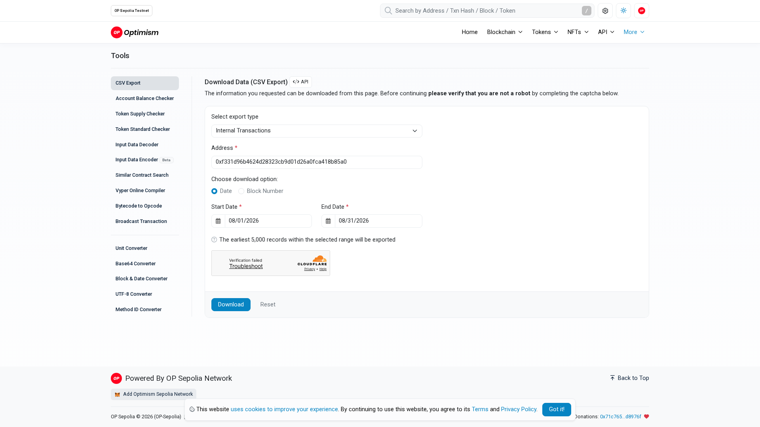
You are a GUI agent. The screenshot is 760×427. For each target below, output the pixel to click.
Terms (480, 409)
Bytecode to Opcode (139, 206)
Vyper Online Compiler (140, 190)
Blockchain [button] (501, 32)
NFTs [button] (574, 32)
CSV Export (128, 83)
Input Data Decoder (137, 144)
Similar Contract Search (142, 175)
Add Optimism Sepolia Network (157, 394)
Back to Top (632, 378)
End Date (335, 207)
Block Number (265, 191)
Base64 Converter (136, 263)
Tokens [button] (541, 32)
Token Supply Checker (140, 114)
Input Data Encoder (143, 159)
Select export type (234, 116)
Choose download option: (244, 179)
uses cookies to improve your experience (284, 409)
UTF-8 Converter (134, 294)
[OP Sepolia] (134, 32)
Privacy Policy (518, 409)
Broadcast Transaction (141, 221)
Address (224, 148)
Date (226, 191)
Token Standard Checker (143, 129)
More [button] (630, 32)
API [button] (602, 32)
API (304, 82)
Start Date (226, 207)
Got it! (556, 409)
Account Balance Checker (145, 98)
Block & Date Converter (141, 279)
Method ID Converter (139, 309)
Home (470, 32)
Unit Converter (131, 248)
